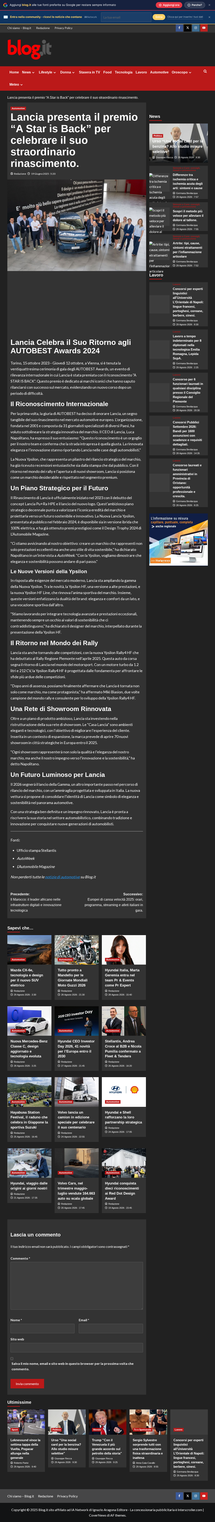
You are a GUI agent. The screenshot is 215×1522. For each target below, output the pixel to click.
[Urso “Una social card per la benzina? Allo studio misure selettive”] (67, 1421)
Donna (65, 72)
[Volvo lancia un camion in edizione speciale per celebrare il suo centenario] (77, 1092)
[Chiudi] (209, 5)
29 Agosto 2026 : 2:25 (187, 367)
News (26, 72)
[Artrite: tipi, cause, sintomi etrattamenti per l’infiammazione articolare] (159, 251)
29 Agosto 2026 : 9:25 (106, 1462)
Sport (15, 1429)
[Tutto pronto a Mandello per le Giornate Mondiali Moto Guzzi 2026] (77, 950)
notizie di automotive (62, 877)
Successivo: (114, 902)
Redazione (43, 28)
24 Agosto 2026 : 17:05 (120, 1132)
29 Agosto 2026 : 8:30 (187, 324)
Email (84, 1320)
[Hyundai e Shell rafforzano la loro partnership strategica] (124, 1092)
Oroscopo (180, 72)
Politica (158, 135)
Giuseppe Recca (164, 157)
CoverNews (97, 1515)
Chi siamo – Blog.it (19, 28)
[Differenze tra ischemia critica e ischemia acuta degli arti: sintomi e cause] (159, 182)
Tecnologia (123, 72)
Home (14, 72)
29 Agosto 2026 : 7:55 (187, 229)
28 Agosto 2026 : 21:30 (73, 994)
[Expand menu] (33, 72)
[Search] (205, 71)
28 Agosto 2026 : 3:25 (25, 1066)
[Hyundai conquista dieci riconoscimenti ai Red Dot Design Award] (124, 1163)
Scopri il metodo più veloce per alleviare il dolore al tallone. (188, 215)
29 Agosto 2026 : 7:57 (187, 197)
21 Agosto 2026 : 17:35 (25, 1197)
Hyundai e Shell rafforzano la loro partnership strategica (123, 1117)
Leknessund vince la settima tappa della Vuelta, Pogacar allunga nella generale (25, 1449)
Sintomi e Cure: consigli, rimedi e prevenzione (186, 169)
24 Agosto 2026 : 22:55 (73, 1136)
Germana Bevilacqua (187, 193)
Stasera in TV (89, 72)
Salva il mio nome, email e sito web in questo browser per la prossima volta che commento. (73, 1366)
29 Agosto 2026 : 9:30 (189, 157)
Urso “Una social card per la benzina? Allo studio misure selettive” (177, 146)
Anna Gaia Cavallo (145, 1463)
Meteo (14, 84)
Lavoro (141, 72)
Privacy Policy (63, 28)
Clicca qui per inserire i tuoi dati (185, 16)
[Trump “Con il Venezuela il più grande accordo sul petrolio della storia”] (107, 1421)
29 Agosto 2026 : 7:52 (187, 265)
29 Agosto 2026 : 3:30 (25, 994)
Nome (16, 1320)
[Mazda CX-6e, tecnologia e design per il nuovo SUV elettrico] (29, 950)
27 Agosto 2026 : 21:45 (73, 1066)
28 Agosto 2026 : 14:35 (188, 453)
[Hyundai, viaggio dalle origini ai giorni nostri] (29, 1163)
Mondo (97, 1429)
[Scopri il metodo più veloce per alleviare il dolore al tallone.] (159, 216)
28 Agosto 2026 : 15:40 (120, 994)
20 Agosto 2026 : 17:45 (73, 1208)
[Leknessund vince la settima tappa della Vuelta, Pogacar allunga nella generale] (26, 1421)
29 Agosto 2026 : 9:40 (25, 1466)
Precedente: (36, 902)
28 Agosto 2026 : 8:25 (187, 505)
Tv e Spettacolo (142, 1429)
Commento (20, 1258)
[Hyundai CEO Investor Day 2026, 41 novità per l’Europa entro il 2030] (77, 1021)
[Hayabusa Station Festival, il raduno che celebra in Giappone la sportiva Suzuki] (29, 1092)
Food (107, 72)
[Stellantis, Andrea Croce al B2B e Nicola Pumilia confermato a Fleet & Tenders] (124, 1021)
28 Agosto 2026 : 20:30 (188, 410)
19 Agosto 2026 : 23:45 (120, 1208)
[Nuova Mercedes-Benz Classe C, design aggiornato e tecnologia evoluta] (29, 1021)
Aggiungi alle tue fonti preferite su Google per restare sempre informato (63, 5)
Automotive (159, 72)
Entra (159, 17)
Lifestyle (45, 72)
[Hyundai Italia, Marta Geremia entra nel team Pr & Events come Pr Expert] (124, 950)
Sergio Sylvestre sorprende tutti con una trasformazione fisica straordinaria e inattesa (148, 1449)
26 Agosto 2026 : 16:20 (120, 1066)
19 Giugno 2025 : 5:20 (43, 173)
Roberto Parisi (21, 1463)
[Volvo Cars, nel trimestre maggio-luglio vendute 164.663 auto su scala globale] (77, 1163)
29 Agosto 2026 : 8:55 (147, 1466)
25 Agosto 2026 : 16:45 (25, 1136)
